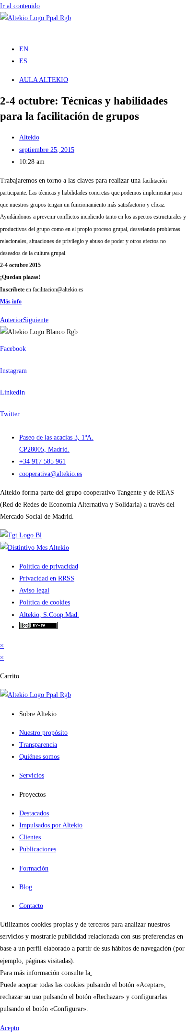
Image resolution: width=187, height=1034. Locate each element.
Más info (11, 301)
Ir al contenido (20, 6)
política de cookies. (118, 972)
